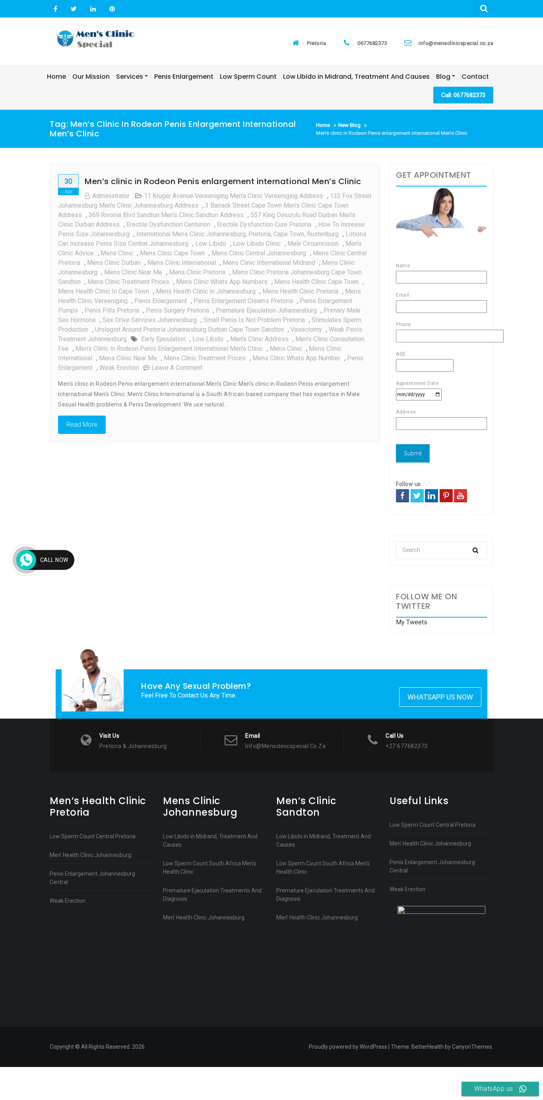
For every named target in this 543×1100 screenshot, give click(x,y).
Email (402, 295)
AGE (401, 354)
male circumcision (313, 243)
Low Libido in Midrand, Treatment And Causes (210, 840)
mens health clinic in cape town (103, 291)
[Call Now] (26, 560)
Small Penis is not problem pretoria (254, 320)
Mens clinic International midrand (269, 262)
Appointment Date (417, 383)
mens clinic (117, 253)
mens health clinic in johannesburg (206, 291)
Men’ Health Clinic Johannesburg (90, 855)
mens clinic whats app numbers (222, 282)
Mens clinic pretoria (197, 272)
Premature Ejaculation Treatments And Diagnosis (212, 894)
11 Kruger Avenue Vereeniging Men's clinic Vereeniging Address (233, 196)
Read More (81, 424)
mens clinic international (181, 262)
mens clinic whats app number (296, 358)
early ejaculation (163, 339)
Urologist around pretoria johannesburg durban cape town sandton (189, 329)
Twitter (74, 9)
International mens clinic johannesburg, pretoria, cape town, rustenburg (237, 234)
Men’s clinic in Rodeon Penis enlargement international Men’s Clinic (223, 181)
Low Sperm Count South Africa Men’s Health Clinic (209, 867)
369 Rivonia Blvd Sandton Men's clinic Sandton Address (166, 215)
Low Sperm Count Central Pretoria (93, 836)
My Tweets (411, 622)
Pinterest (111, 9)
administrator (111, 196)
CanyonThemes (472, 1047)
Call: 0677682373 (463, 95)
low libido (210, 243)
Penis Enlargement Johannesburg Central (92, 878)
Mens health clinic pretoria (300, 291)
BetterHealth (427, 1047)
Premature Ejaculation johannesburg (266, 310)
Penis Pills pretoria (112, 310)
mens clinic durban (114, 262)
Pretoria (316, 43)
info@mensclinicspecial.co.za (456, 43)
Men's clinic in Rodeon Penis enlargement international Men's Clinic (169, 348)
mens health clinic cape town (316, 282)
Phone (403, 324)
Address (406, 412)
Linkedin (93, 9)
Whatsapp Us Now (440, 697)
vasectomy (306, 329)
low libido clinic (257, 243)
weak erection (119, 367)
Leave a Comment (176, 367)
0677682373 (372, 43)
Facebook (55, 9)
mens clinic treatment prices (128, 282)
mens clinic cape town (172, 253)
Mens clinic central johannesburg (258, 253)
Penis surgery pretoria (177, 310)
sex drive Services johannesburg (150, 320)
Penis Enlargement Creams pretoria (243, 301)
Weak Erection (67, 901)
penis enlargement (160, 301)
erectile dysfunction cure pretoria (264, 224)
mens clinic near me (133, 272)
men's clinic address (259, 339)
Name (403, 265)
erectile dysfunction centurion (168, 224)
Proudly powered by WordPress (348, 1047)
